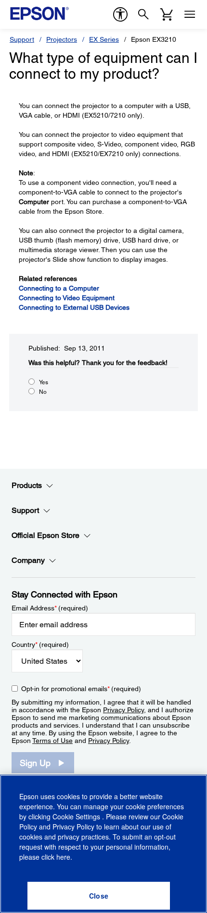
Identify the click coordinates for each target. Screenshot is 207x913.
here (63, 857)
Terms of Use (52, 740)
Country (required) (40, 644)
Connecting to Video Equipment (67, 298)
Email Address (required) (50, 608)
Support (22, 39)
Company (28, 560)
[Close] (98, 896)
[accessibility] (120, 14)
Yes (43, 382)
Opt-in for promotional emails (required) (81, 689)
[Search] (143, 14)
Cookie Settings (77, 816)
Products (27, 485)
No (43, 392)
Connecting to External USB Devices (74, 307)
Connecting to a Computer (59, 288)
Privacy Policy (123, 710)
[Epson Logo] (39, 13)
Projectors (61, 39)
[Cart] (166, 14)
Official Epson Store (45, 535)
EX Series (104, 39)
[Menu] (189, 14)
